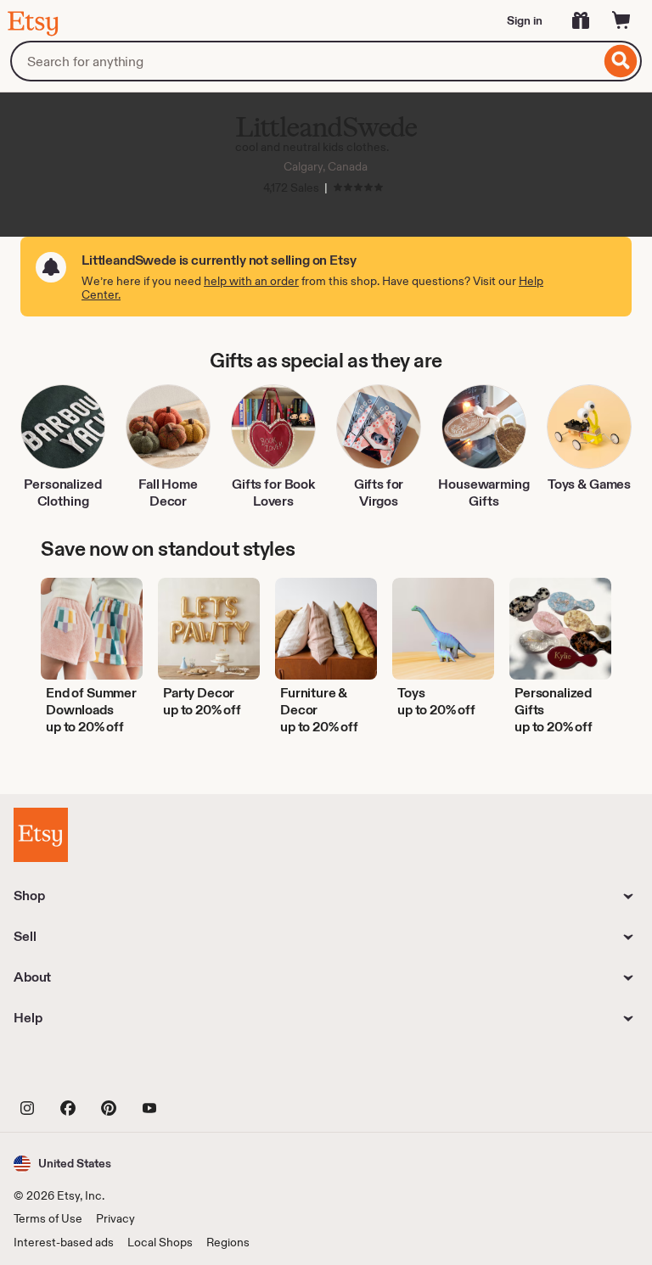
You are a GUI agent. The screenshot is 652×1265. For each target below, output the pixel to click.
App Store (71, 1069)
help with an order (251, 281)
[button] (62, 1163)
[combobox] (305, 61)
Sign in (524, 20)
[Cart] (621, 20)
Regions (228, 1242)
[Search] (621, 61)
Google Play (199, 1069)
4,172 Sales (291, 187)
